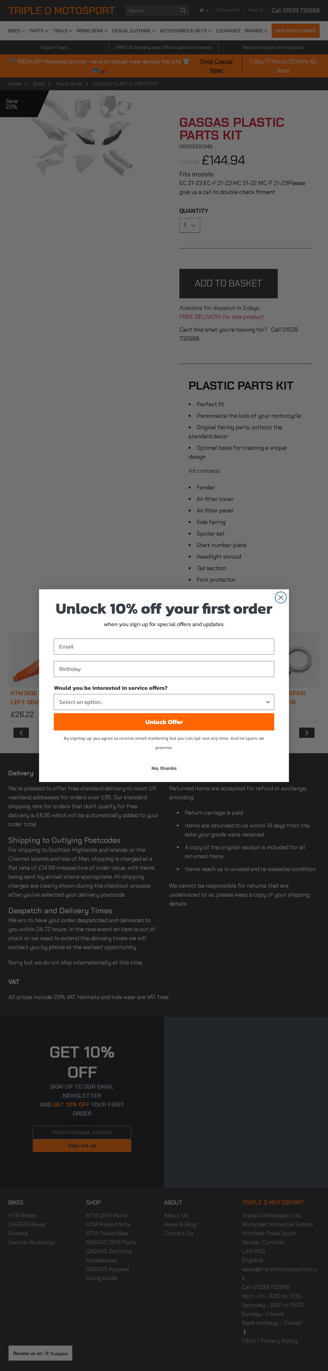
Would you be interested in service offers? (111, 687)
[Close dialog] (280, 597)
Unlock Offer (164, 722)
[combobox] (162, 702)
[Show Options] (268, 702)
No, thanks (164, 768)
